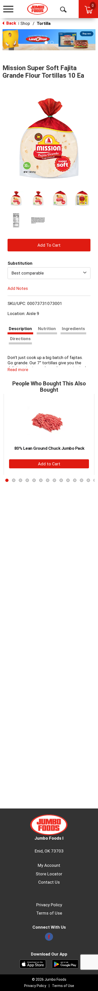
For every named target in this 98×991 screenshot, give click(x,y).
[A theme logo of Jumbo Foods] (37, 9)
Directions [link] (20, 338)
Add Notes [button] (18, 288)
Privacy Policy (49, 904)
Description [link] (20, 328)
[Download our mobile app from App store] (33, 963)
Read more (18, 369)
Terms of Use (49, 913)
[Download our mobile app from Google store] (65, 963)
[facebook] (49, 938)
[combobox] (49, 273)
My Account (49, 865)
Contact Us (49, 882)
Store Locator (49, 873)
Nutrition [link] (47, 328)
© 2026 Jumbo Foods (49, 979)
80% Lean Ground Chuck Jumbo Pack (49, 448)
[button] (49, 39)
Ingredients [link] (73, 328)
